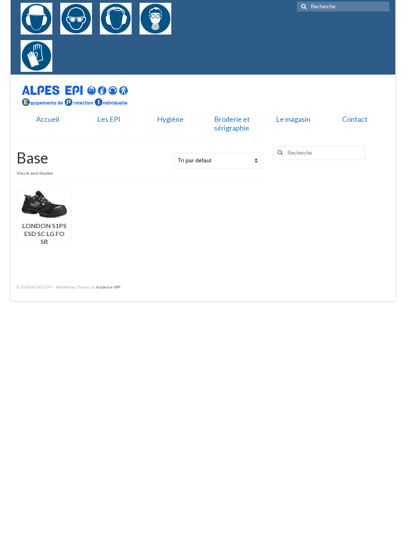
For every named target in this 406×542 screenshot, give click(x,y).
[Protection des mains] (36, 56)
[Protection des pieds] (60, 44)
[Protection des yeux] (76, 18)
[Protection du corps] (68, 44)
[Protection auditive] (116, 18)
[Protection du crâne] (36, 18)
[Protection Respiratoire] (155, 18)
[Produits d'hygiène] (76, 44)
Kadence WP (108, 287)
